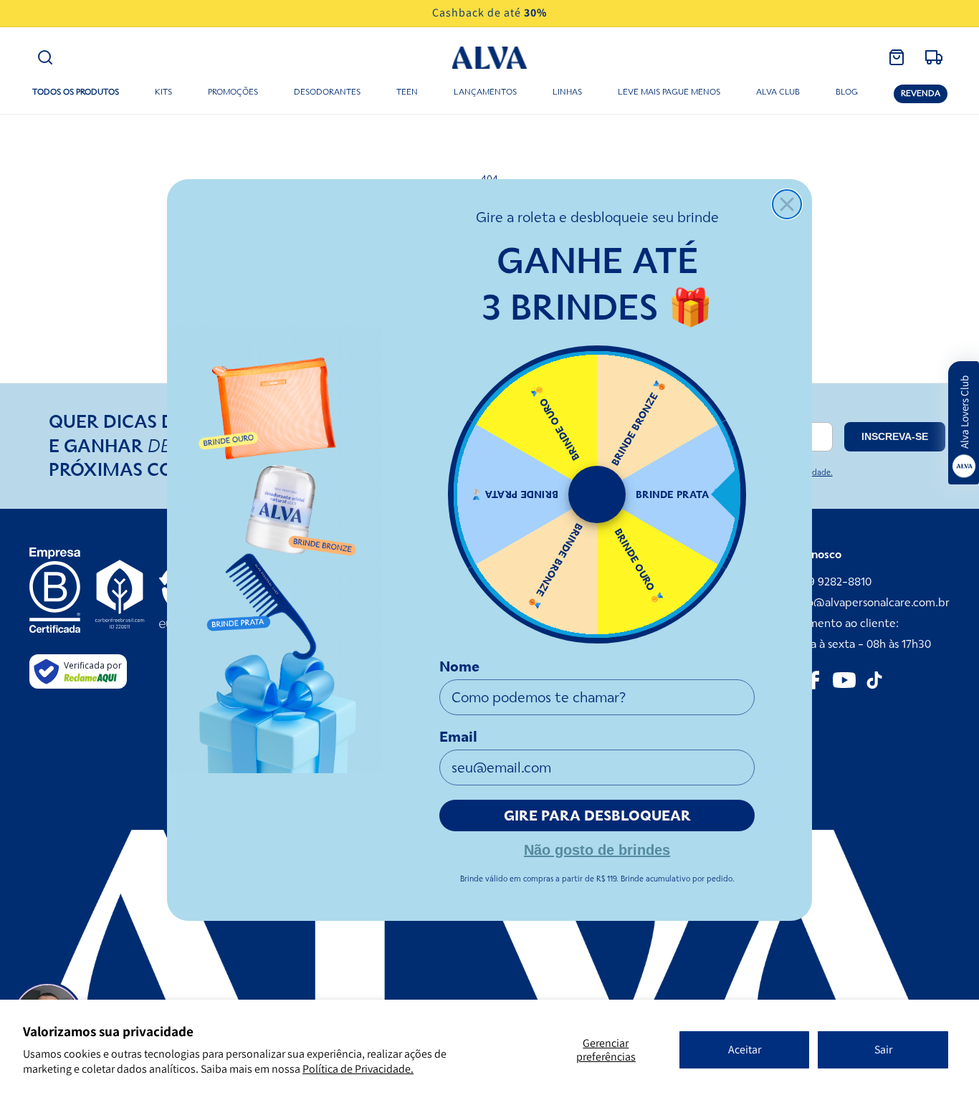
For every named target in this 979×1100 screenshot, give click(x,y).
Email (458, 736)
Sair (883, 1049)
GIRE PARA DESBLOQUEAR (597, 815)
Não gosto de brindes (597, 848)
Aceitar (744, 1049)
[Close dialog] (787, 204)
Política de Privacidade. (358, 1068)
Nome (459, 666)
